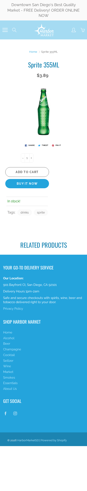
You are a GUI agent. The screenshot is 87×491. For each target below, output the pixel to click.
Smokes (9, 377)
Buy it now (27, 183)
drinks (24, 212)
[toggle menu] (5, 30)
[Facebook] (5, 413)
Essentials (10, 383)
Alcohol (8, 338)
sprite (41, 212)
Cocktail (9, 355)
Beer (6, 343)
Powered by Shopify (54, 440)
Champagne (12, 349)
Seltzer (8, 360)
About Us (10, 388)
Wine (7, 366)
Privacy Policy (13, 308)
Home (33, 51)
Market (8, 372)
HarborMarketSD (28, 440)
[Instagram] (15, 413)
